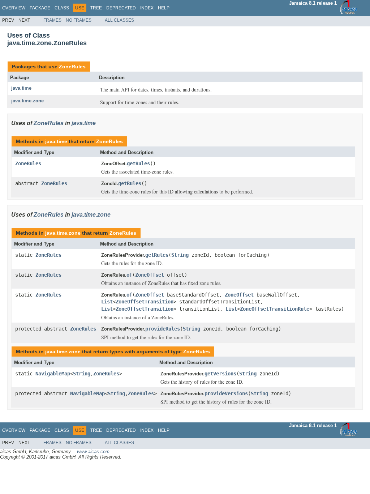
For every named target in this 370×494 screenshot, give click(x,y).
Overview (13, 7)
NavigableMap (52, 373)
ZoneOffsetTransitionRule (274, 309)
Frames (52, 20)
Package (40, 7)
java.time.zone (27, 100)
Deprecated (121, 7)
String (180, 255)
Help (163, 7)
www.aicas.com (93, 451)
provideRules (162, 329)
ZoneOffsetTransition (144, 302)
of (129, 275)
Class (62, 7)
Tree (96, 7)
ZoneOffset (149, 275)
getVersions (220, 373)
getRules (138, 163)
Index (147, 7)
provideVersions (226, 393)
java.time (21, 88)
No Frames (78, 20)
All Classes (119, 20)
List (107, 302)
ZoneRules (72, 66)
